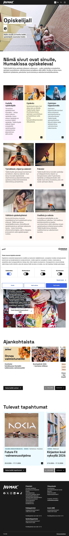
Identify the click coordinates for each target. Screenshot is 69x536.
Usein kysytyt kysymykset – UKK (20, 311)
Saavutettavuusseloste (32, 499)
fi (55, 2)
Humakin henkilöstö (31, 488)
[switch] (26, 274)
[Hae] (61, 2)
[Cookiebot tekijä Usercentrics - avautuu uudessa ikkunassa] (59, 249)
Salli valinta (34, 285)
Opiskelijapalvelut (30, 493)
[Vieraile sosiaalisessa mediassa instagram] (11, 493)
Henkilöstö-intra (30, 503)
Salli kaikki (56, 285)
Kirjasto (28, 491)
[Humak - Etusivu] (8, 2)
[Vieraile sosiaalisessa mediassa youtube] (18, 493)
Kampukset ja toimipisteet (32, 489)
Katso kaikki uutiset (12, 388)
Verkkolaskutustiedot (52, 500)
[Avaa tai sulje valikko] (64, 2)
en (58, 2)
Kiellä (12, 285)
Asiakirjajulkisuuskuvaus (32, 496)
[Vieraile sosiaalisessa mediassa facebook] (4, 493)
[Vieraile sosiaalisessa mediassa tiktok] (21, 493)
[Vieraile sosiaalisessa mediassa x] (8, 493)
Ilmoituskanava (30, 502)
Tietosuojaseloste (30, 500)
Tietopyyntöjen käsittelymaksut (34, 497)
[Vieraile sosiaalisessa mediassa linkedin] (14, 493)
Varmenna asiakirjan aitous (33, 494)
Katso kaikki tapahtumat (13, 470)
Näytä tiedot (60, 280)
